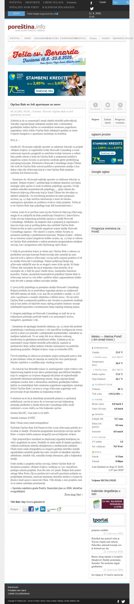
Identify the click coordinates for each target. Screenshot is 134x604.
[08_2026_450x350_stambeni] (108, 151)
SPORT (28, 38)
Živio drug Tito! (73, 494)
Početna (37, 111)
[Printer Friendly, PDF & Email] (59, 509)
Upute (103, 2)
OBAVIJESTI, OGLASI (119, 38)
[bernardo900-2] (47, 55)
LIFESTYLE (80, 38)
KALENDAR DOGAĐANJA (58, 7)
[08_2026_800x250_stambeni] (47, 83)
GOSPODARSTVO (67, 38)
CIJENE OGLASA (53, 2)
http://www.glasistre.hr (33, 501)
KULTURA (54, 38)
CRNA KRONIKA (40, 38)
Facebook (91, 3)
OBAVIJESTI (32, 2)
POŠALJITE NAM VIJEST (24, 7)
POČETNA (15, 2)
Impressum (13, 587)
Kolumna (71, 2)
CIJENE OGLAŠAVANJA (19, 593)
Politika (93, 38)
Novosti (47, 111)
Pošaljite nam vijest (17, 590)
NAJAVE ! (106, 38)
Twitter (92, 8)
